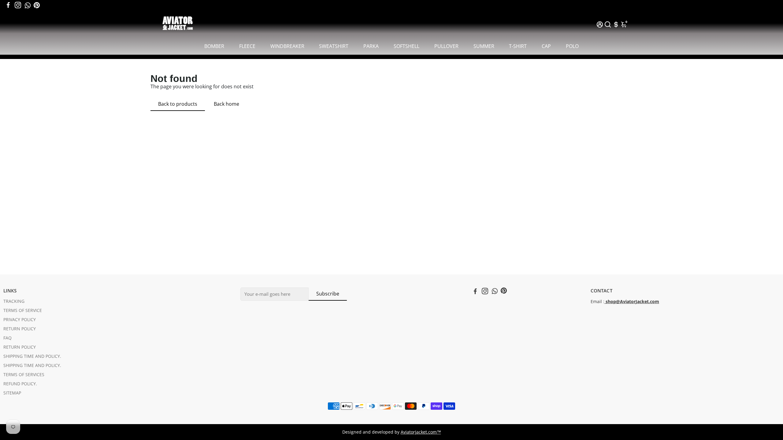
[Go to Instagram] (18, 5)
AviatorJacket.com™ (421, 432)
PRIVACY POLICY (19, 319)
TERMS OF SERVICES (23, 374)
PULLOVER (446, 46)
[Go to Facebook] (8, 5)
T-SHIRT (518, 46)
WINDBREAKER (287, 46)
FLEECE (247, 46)
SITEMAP (12, 393)
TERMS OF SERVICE (22, 310)
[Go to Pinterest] (37, 5)
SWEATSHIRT (333, 46)
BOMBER (214, 46)
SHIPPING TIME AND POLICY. (32, 356)
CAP (546, 46)
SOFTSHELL (406, 46)
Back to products (177, 104)
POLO (572, 46)
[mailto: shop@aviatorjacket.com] (605, 301)
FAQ (7, 338)
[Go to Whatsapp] (27, 5)
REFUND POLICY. (20, 384)
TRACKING (13, 301)
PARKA (371, 46)
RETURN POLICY (19, 329)
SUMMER (483, 46)
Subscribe (327, 293)
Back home (226, 104)
